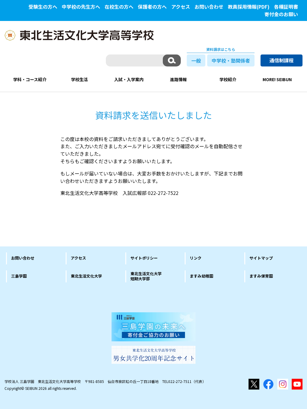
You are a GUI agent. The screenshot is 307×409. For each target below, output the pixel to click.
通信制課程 (282, 60)
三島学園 (19, 276)
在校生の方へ (119, 6)
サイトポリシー (144, 258)
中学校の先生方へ (81, 6)
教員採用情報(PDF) (249, 6)
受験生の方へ (42, 6)
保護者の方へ (152, 6)
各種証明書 (286, 6)
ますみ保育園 (261, 276)
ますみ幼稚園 (201, 276)
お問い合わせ (209, 6)
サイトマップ (261, 258)
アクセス (180, 6)
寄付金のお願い (281, 14)
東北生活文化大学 (86, 276)
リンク (195, 258)
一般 (196, 60)
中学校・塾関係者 (231, 60)
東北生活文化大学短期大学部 (146, 276)
